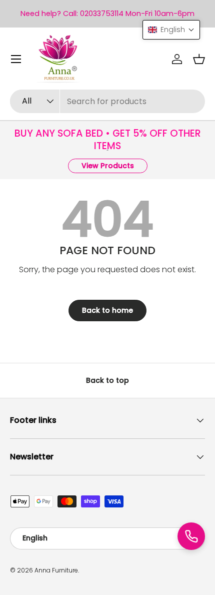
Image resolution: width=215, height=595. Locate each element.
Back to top (107, 380)
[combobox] (107, 101)
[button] (199, 59)
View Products (108, 166)
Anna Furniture (56, 570)
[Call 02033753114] (191, 536)
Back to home (107, 310)
